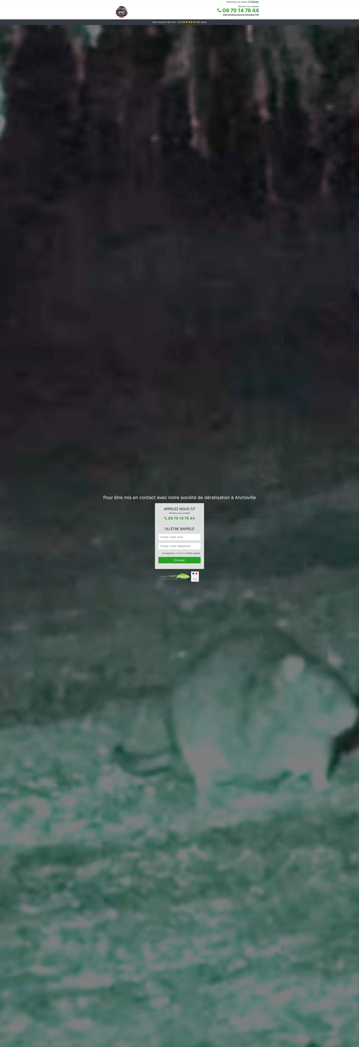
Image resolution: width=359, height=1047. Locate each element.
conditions (179, 553)
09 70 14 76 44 (240, 10)
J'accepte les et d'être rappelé (181, 553)
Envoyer (179, 560)
